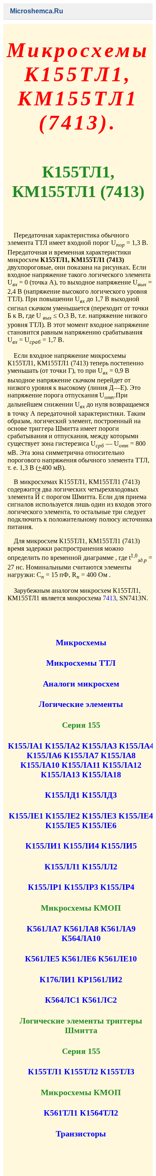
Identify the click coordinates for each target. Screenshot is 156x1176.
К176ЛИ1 (57, 979)
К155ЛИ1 (43, 845)
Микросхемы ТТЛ (81, 662)
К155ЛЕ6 (99, 825)
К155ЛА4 (136, 745)
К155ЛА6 (44, 755)
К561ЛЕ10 (117, 958)
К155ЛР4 (117, 886)
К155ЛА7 (81, 755)
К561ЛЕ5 (42, 958)
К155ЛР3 (81, 886)
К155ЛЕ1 (26, 815)
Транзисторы (81, 1133)
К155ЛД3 (99, 794)
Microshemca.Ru (36, 11)
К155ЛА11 (81, 764)
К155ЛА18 (101, 774)
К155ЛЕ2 (62, 815)
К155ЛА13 (60, 774)
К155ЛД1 (62, 794)
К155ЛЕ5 (62, 825)
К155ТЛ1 (45, 1071)
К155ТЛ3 (117, 1071)
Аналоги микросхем (81, 683)
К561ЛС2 (99, 999)
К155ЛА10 (39, 764)
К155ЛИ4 (81, 845)
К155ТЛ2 (81, 1071)
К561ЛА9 (118, 928)
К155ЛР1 (45, 886)
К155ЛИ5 (119, 845)
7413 (109, 598)
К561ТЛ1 (61, 1112)
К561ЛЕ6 (79, 958)
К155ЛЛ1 (62, 866)
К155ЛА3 (99, 745)
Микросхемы (81, 642)
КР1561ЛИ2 (99, 979)
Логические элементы (81, 704)
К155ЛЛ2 (99, 866)
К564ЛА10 (81, 938)
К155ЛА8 (118, 755)
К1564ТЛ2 (99, 1112)
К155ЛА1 (25, 745)
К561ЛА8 (81, 928)
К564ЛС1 (62, 999)
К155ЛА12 (121, 764)
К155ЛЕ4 (136, 815)
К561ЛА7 (44, 928)
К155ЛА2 (62, 745)
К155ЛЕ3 (99, 815)
